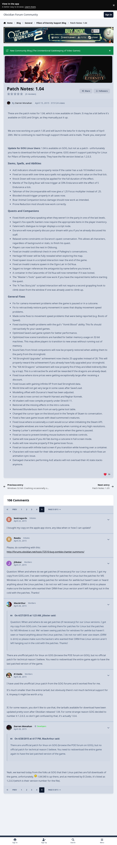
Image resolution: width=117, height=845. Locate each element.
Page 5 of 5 (53, 509)
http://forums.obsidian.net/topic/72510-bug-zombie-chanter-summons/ (45, 551)
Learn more (5, 5)
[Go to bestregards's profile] (9, 519)
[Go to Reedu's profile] (9, 539)
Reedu (17, 537)
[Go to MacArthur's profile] (9, 604)
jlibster (18, 562)
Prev (14, 509)
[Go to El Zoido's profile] (9, 675)
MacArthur (20, 603)
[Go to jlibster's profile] (9, 563)
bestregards (20, 518)
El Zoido (18, 674)
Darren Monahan (23, 103)
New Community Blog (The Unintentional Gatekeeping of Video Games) (45, 50)
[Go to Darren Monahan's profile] (8, 103)
